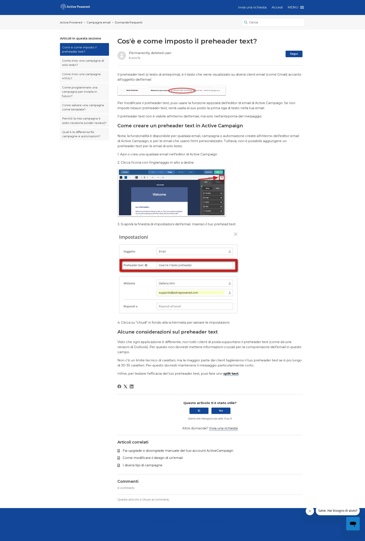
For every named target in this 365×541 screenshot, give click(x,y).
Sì (199, 410)
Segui (294, 53)
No (221, 410)
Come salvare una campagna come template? (83, 107)
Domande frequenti (128, 22)
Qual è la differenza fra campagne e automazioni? (81, 134)
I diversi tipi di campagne (142, 465)
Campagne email (98, 22)
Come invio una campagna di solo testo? (83, 62)
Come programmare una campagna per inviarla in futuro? (79, 92)
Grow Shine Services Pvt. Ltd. (172, 521)
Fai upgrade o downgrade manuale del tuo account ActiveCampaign (178, 451)
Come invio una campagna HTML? (81, 76)
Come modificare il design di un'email (153, 458)
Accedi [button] (277, 7)
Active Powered (71, 22)
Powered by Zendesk (347, 537)
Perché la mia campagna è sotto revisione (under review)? (84, 120)
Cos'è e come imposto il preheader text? (79, 49)
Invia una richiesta (252, 7)
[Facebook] (119, 386)
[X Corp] (125, 386)
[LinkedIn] (131, 386)
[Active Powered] (75, 7)
